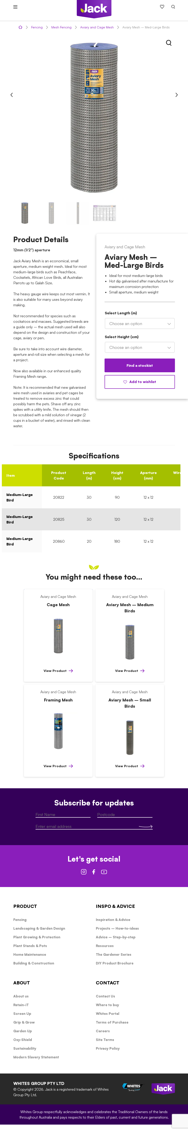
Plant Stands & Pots (30, 946)
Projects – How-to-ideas (117, 928)
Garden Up (22, 1031)
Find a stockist (140, 365)
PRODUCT (25, 906)
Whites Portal (107, 1013)
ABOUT (21, 983)
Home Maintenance (29, 954)
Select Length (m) (121, 313)
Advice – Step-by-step (115, 937)
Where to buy (107, 1005)
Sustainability (24, 1048)
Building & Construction (33, 963)
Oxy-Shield (22, 1040)
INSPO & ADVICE (115, 906)
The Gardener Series (113, 954)
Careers (103, 1031)
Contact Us (105, 996)
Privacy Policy (108, 1048)
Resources (105, 946)
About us (21, 996)
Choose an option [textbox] (125, 323)
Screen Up (22, 1013)
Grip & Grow (24, 1022)
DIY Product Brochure (114, 963)
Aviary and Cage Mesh (97, 27)
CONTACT (107, 983)
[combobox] (140, 323)
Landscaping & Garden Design (39, 928)
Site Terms (105, 1040)
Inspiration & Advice (113, 919)
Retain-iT (21, 1005)
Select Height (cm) (121, 336)
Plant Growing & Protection (36, 937)
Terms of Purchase (112, 1022)
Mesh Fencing (61, 27)
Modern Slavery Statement (36, 1057)
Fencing (37, 27)
